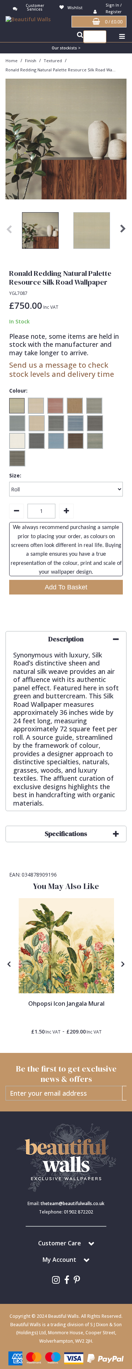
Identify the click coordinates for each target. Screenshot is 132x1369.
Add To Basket (66, 587)
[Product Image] (66, 945)
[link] (56, 1279)
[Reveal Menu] (122, 36)
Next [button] (122, 232)
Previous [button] (9, 232)
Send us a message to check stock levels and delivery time (61, 369)
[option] (40, 232)
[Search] (99, 36)
